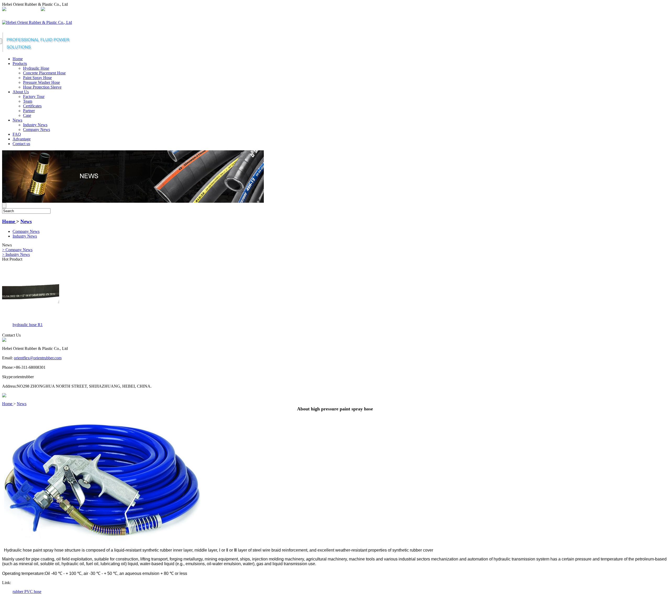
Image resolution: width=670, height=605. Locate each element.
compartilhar (106, 9)
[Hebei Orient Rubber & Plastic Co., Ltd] (37, 22)
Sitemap (126, 9)
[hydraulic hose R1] (30, 319)
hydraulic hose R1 (28, 324)
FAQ (17, 134)
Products (20, 63)
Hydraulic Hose (36, 68)
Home (18, 59)
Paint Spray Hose (37, 77)
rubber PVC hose (27, 591)
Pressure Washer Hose (41, 82)
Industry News (35, 125)
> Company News (17, 250)
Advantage (22, 139)
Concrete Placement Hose (44, 73)
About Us (21, 92)
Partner (29, 110)
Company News (36, 129)
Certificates (32, 106)
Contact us (21, 143)
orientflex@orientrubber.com (70, 9)
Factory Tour (33, 96)
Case (27, 115)
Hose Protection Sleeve (42, 87)
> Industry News (16, 254)
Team (27, 101)
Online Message (149, 9)
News (17, 120)
